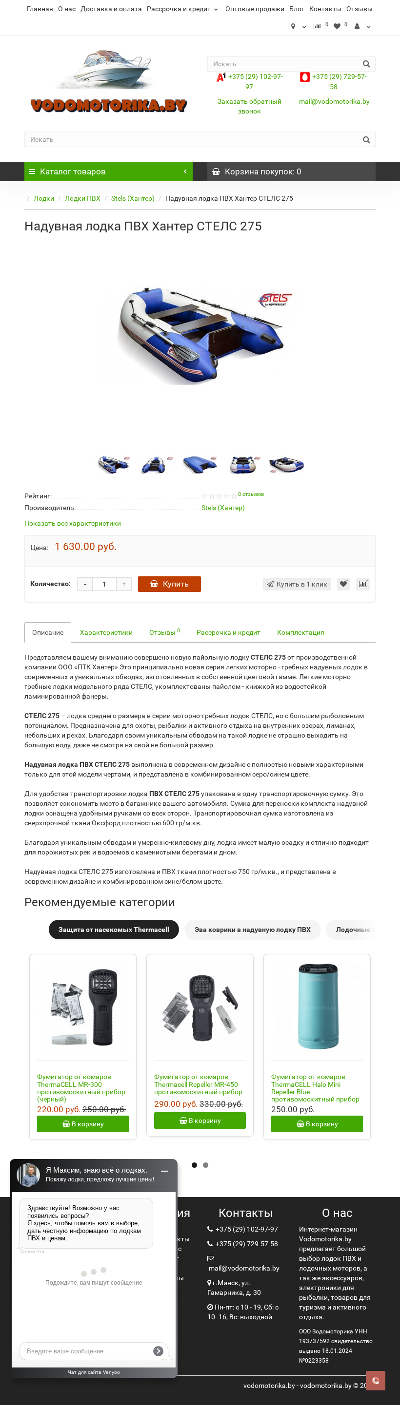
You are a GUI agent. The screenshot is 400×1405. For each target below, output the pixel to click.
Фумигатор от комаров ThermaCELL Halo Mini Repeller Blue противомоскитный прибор (315, 1088)
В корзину (87, 1124)
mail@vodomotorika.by (334, 101)
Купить (176, 584)
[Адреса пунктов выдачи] (298, 26)
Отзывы (359, 9)
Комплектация (300, 632)
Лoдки (44, 198)
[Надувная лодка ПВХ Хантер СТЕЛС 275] (200, 335)
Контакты (325, 9)
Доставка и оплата (111, 9)
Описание (47, 632)
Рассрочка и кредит (179, 9)
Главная (40, 9)
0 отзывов (251, 494)
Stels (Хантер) (133, 198)
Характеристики (106, 632)
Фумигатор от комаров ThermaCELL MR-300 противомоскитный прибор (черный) (81, 1088)
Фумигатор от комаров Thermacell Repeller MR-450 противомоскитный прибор (198, 1084)
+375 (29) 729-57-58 (246, 1244)
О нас (67, 9)
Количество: (50, 584)
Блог (296, 9)
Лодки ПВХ (82, 198)
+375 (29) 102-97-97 (246, 1229)
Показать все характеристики (72, 523)
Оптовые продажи (254, 9)
